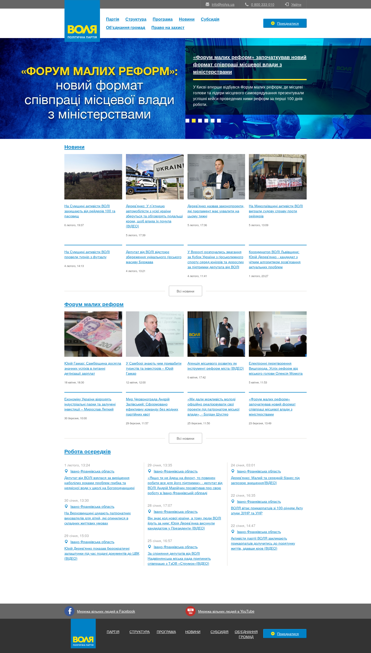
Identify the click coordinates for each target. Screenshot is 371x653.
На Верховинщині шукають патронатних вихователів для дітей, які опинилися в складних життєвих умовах (97, 517)
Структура (135, 19)
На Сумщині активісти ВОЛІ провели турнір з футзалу (87, 254)
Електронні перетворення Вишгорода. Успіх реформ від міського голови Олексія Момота (276, 368)
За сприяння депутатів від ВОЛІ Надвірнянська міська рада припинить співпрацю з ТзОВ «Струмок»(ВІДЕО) (179, 558)
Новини (187, 19)
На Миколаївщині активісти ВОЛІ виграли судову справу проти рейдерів (276, 210)
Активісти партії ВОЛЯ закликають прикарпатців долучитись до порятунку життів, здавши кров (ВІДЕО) (263, 543)
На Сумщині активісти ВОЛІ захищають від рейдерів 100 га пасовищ (89, 210)
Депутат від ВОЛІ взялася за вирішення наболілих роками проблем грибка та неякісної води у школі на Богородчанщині (99, 482)
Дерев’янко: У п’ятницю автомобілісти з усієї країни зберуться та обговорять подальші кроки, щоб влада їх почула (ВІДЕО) (154, 215)
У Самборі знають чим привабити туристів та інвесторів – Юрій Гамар (153, 368)
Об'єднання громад (125, 27)
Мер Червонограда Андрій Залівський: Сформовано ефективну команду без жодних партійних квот (152, 406)
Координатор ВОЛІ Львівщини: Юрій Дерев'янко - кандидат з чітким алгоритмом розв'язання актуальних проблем (275, 259)
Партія (112, 19)
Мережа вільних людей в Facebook (106, 611)
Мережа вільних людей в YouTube (226, 611)
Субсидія (210, 19)
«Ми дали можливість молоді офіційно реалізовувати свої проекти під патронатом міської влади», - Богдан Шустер (214, 406)
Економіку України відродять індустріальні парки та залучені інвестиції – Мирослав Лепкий (90, 403)
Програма (163, 19)
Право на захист (167, 27)
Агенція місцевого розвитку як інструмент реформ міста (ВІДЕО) (216, 366)
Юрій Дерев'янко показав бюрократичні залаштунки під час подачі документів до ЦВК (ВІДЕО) (101, 553)
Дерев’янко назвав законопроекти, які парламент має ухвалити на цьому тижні (216, 210)
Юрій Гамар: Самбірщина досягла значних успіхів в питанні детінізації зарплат (92, 368)
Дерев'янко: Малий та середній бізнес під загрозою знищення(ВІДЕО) (265, 480)
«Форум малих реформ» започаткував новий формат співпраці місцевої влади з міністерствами (249, 64)
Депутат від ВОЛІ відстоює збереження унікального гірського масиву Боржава (153, 256)
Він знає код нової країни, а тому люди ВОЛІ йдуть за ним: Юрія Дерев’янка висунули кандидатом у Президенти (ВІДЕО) (184, 522)
